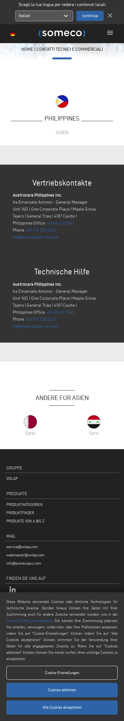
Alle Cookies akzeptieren (62, 707)
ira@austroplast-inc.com (36, 237)
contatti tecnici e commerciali (70, 49)
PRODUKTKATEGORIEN (24, 504)
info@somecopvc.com (23, 563)
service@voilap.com (22, 547)
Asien (62, 132)
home (27, 49)
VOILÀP (12, 478)
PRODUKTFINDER (20, 513)
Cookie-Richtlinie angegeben (29, 621)
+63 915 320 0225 (40, 230)
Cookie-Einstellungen (62, 673)
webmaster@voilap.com (25, 555)
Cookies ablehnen (62, 690)
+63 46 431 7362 (60, 223)
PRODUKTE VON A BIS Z (25, 521)
